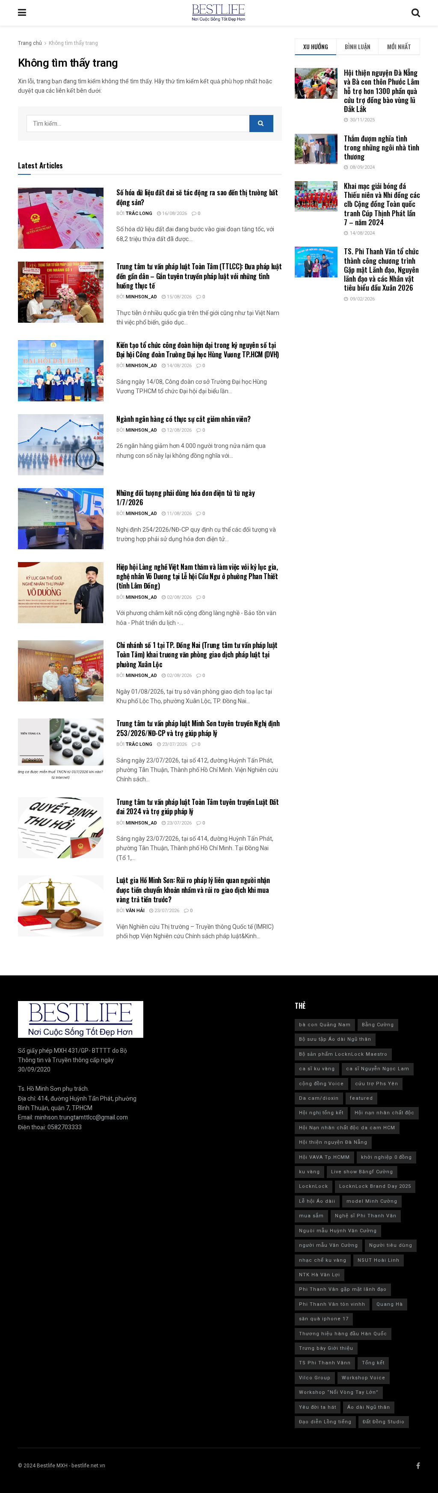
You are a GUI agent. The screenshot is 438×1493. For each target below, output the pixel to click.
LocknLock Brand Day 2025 (375, 1186)
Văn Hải (135, 910)
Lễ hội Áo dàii (317, 1201)
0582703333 (64, 1127)
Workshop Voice (363, 1377)
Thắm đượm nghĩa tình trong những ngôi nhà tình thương (381, 147)
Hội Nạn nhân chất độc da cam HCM (347, 1127)
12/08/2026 (179, 430)
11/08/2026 (179, 513)
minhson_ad (141, 296)
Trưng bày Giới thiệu (326, 1348)
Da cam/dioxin (319, 1098)
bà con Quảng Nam (325, 1024)
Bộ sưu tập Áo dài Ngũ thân (335, 1039)
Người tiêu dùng (390, 1245)
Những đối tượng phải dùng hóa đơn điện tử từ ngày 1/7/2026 (185, 497)
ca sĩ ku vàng (317, 1068)
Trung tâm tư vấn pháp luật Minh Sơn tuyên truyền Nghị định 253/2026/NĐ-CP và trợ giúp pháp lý (197, 728)
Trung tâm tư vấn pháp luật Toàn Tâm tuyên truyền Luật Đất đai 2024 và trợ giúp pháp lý (197, 806)
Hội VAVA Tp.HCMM (324, 1157)
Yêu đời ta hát (317, 1407)
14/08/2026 (179, 365)
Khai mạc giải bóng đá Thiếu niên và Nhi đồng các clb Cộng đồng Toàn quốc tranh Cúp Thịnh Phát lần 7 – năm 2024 (382, 203)
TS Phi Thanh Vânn (325, 1362)
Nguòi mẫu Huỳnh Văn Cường (338, 1230)
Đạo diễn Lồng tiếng (325, 1421)
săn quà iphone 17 (324, 1318)
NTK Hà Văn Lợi (319, 1274)
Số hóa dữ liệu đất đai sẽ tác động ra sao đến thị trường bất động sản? (197, 197)
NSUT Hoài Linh (379, 1260)
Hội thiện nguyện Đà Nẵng (333, 1142)
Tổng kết (373, 1362)
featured (361, 1098)
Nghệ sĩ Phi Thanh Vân (366, 1215)
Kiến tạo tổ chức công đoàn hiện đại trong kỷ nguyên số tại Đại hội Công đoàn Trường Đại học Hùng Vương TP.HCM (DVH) (197, 349)
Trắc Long (139, 213)
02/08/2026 (179, 597)
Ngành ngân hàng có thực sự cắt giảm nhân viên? (184, 419)
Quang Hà (389, 1304)
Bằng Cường (378, 1024)
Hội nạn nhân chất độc (384, 1112)
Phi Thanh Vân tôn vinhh (332, 1304)
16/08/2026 (174, 213)
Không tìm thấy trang (73, 43)
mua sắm (311, 1215)
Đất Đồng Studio (384, 1421)
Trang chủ (30, 43)
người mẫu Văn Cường (328, 1245)
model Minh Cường (371, 1201)
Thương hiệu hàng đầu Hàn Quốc (343, 1333)
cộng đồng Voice (321, 1083)
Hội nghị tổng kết (321, 1112)
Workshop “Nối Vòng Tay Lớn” (339, 1392)
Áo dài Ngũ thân (368, 1407)
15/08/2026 (179, 296)
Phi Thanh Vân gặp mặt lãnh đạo (343, 1289)
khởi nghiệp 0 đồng (386, 1157)
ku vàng (309, 1171)
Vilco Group (315, 1377)
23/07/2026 (174, 744)
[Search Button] (261, 123)
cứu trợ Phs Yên (376, 1083)
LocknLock (313, 1186)
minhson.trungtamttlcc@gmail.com (81, 1117)
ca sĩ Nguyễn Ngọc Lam (377, 1068)
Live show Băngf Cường (362, 1171)
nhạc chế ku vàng (322, 1260)
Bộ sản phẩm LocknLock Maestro (343, 1054)
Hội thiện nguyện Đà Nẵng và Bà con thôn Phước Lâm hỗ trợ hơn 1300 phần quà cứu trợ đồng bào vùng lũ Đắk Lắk (381, 90)
